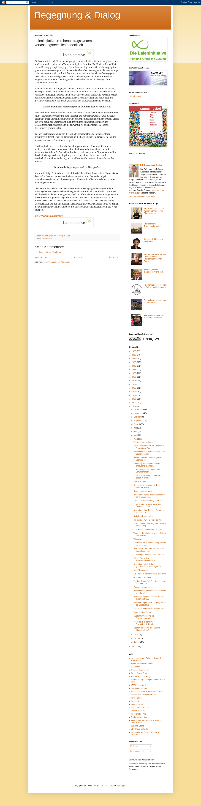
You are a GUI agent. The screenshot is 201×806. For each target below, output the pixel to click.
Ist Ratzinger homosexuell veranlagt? (149, 555)
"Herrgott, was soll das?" (143, 442)
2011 (134, 406)
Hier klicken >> (135, 96)
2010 (134, 647)
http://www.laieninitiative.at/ (49, 215)
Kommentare (138, 751)
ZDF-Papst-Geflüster (140, 729)
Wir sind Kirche (137, 726)
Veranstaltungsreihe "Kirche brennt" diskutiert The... (148, 598)
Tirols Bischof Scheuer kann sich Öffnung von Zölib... (147, 505)
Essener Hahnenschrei (143, 587)
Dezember (138, 409)
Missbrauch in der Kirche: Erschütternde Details (144, 623)
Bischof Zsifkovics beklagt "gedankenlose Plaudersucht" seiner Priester (155, 257)
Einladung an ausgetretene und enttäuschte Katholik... (146, 465)
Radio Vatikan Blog (139, 717)
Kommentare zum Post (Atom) (58, 262)
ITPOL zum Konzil (138, 685)
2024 (134, 359)
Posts (135, 746)
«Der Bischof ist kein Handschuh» (147, 529)
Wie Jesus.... (138, 539)
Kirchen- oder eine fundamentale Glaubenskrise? (147, 629)
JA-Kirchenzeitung (139, 688)
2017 (134, 384)
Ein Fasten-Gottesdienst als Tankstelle (149, 574)
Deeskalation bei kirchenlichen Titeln (149, 609)
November (138, 413)
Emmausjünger (140, 481)
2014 (134, 395)
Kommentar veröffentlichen (49, 252)
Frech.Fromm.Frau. (139, 673)
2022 (134, 366)
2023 (134, 362)
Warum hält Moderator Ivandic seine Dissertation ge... (148, 550)
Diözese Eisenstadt (139, 670)
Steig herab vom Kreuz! (143, 516)
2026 (134, 351)
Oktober (137, 417)
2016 (134, 388)
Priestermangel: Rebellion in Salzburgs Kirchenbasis (155, 286)
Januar (137, 642)
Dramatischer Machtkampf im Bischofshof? (155, 301)
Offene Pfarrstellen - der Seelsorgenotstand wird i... (145, 559)
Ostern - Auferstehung (142, 491)
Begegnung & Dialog (77, 15)
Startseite (78, 258)
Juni (136, 432)
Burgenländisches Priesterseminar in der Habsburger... (149, 496)
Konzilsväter (136, 701)
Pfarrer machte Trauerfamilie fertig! (152, 225)
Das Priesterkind (140, 570)
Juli (135, 428)
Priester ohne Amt (138, 714)
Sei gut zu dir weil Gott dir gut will (147, 520)
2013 (134, 399)
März (136, 635)
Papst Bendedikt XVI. (140, 708)
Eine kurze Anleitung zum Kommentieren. (147, 764)
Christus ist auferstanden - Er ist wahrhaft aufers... (146, 486)
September (139, 421)
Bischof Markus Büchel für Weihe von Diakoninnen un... (149, 453)
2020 (134, 373)
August (137, 424)
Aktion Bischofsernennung (142, 664)
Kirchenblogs (136, 698)
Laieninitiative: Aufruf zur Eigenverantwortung (143, 617)
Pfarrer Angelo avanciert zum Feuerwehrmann (154, 316)
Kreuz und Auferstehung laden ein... (148, 501)
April (136, 439)
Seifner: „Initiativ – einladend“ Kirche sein (153, 271)
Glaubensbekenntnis (142, 577)
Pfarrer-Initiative (138, 711)
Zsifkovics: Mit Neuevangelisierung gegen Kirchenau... (148, 476)
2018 (134, 381)
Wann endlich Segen (142, 612)
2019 (134, 377)
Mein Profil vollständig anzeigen (142, 196)
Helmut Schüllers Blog (140, 676)
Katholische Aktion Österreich (143, 695)
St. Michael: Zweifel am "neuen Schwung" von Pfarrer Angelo (154, 211)
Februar (137, 638)
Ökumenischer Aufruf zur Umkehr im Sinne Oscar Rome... (148, 447)
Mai (135, 435)
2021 (134, 370)
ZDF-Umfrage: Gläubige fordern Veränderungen (146, 470)
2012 (134, 403)
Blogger (122, 786)
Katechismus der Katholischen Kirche (147, 692)
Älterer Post (114, 258)
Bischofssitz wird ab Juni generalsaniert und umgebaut (147, 565)
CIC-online (135, 667)
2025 (134, 355)
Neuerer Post (41, 258)
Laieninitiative (47, 239)
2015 (134, 392)
